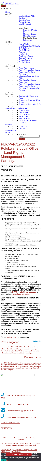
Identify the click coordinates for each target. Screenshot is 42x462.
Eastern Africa (24, 112)
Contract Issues (24, 60)
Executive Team (24, 20)
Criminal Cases (24, 62)
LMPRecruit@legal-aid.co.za (24, 292)
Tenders (21, 102)
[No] (7, 460)
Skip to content (6, 2)
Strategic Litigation (25, 58)
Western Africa (24, 116)
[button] (6, 8)
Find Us (22, 128)
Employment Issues (26, 56)
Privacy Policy (6, 450)
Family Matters (24, 50)
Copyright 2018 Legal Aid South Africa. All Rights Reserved (19, 451)
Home (7, 12)
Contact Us (9, 124)
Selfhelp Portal (24, 48)
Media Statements (29, 36)
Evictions (22, 52)
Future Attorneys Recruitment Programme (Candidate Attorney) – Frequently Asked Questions (29, 87)
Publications (27, 40)
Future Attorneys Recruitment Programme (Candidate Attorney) (29, 72)
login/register (12, 337)
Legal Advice (23, 54)
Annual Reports (24, 22)
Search (7, 132)
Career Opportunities (26, 68)
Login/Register (10, 130)
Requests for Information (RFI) (30, 104)
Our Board (22, 18)
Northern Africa (24, 114)
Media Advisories (29, 34)
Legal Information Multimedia (29, 46)
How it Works (24, 44)
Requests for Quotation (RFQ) (29, 100)
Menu (3, 6)
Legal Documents (25, 24)
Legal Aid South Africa (27, 16)
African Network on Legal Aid (16, 108)
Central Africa (24, 110)
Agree (4, 460)
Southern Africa (24, 118)
